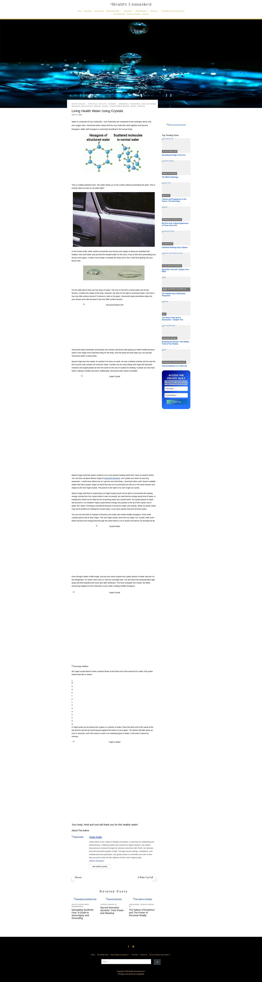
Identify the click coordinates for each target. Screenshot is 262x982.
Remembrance (77, 906)
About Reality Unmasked (119, 955)
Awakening (127, 11)
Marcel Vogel (101, 106)
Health (102, 104)
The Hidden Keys (103, 955)
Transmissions (99, 11)
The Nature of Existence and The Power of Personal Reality (142, 912)
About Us (145, 14)
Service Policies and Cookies (159, 955)
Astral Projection (140, 11)
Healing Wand (149, 104)
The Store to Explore (133, 14)
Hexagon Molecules (82, 106)
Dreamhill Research (129, 104)
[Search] (157, 962)
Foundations (88, 11)
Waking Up (112, 904)
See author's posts (99, 866)
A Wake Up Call (145, 877)
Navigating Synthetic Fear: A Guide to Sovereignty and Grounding (83, 913)
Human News (83, 904)
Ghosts (78, 877)
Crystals (93, 104)
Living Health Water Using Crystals (97, 111)
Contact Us (143, 955)
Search (131, 958)
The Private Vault (119, 14)
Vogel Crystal (138, 106)
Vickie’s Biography (96, 861)
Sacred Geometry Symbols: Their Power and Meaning (112, 910)
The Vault (135, 955)
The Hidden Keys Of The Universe (172, 11)
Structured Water (119, 106)
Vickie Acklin (78, 104)
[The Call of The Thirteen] (176, 125)
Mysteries (154, 11)
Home (80, 11)
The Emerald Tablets (113, 11)
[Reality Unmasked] (131, 4)
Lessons (112, 104)
